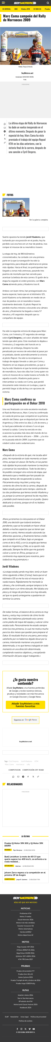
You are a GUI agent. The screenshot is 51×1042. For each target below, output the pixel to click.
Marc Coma (9, 764)
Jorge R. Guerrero (21, 879)
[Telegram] (4, 131)
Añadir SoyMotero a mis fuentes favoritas (25, 705)
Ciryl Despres (14, 761)
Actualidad (8, 866)
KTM (36, 761)
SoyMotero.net (27, 73)
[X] (4, 138)
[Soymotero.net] (25, 898)
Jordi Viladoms (26, 761)
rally (28, 764)
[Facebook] (4, 135)
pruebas (7, 850)
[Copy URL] (4, 142)
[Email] (4, 127)
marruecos (20, 764)
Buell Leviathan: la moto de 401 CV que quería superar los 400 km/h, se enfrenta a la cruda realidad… (25, 859)
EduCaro (18, 866)
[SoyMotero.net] (19, 73)
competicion (15, 770)
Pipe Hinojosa (17, 850)
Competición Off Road (33, 770)
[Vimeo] (30, 1029)
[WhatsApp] (4, 123)
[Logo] (25, 3)
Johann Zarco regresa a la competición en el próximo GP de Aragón (24, 873)
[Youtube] (34, 1029)
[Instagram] (21, 1029)
